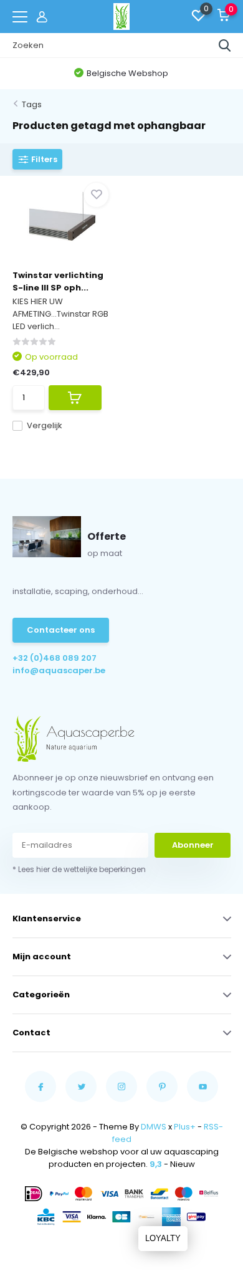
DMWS (153, 1127)
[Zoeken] (225, 45)
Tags (32, 104)
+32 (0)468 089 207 (54, 658)
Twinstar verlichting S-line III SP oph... (57, 281)
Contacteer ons (61, 630)
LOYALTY (163, 1238)
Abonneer (193, 845)
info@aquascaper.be (58, 670)
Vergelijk (44, 425)
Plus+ (185, 1127)
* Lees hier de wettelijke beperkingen (79, 869)
